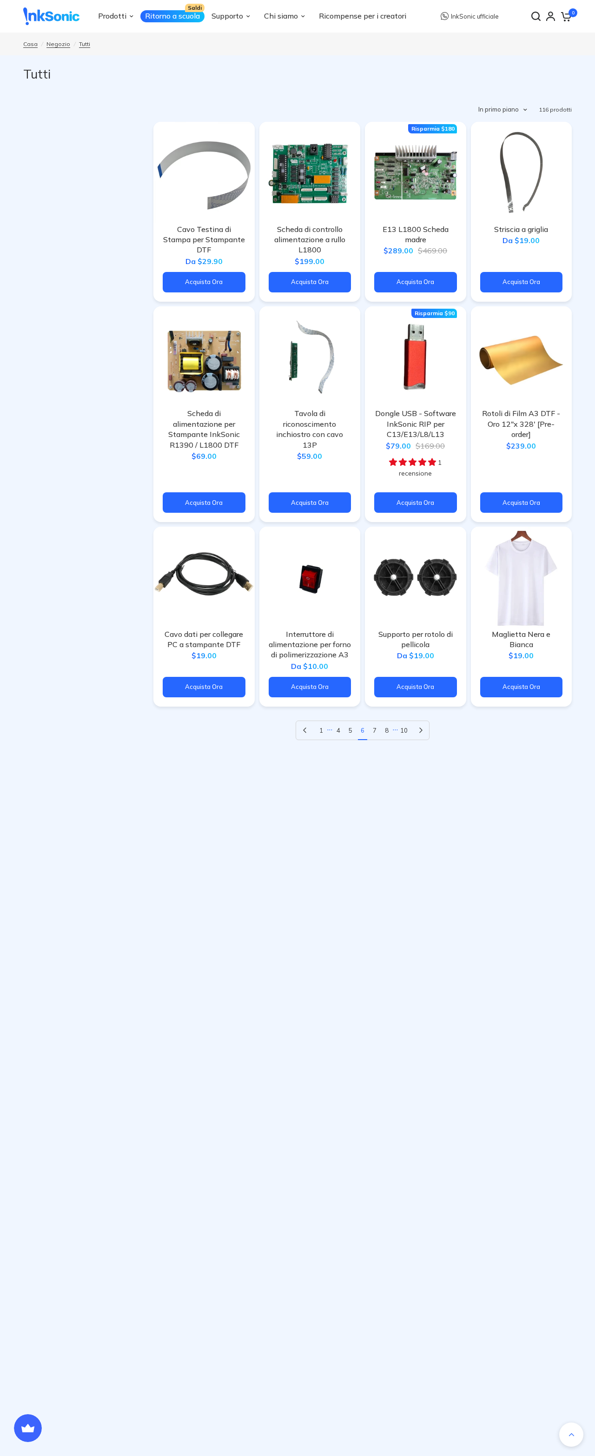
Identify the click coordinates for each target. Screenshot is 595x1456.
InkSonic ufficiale (475, 16)
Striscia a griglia (521, 229)
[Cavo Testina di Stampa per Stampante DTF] (204, 172)
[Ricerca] (536, 16)
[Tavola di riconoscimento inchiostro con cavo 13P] (310, 357)
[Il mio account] (550, 16)
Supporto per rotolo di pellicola (415, 639)
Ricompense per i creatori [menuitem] (362, 15)
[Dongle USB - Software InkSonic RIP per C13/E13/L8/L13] (415, 357)
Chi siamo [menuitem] (281, 15)
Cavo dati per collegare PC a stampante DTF (204, 639)
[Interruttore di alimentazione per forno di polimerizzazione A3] (310, 577)
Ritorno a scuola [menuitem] (172, 15)
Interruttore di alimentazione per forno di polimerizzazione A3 (310, 644)
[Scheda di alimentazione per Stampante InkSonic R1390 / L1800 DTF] (204, 357)
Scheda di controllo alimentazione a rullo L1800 (309, 240)
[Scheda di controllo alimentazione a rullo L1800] (310, 172)
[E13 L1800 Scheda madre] (415, 172)
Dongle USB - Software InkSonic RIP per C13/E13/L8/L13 (415, 424)
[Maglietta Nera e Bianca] (521, 577)
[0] (566, 16)
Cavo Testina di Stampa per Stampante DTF (204, 240)
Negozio (58, 43)
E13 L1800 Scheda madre (416, 234)
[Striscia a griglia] (521, 172)
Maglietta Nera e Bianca (521, 639)
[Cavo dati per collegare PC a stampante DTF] (204, 577)
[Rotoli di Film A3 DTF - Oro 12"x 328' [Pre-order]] (521, 357)
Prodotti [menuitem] (112, 15)
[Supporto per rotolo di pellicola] (415, 577)
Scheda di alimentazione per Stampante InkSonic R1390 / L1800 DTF (204, 429)
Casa (30, 43)
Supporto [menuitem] (227, 15)
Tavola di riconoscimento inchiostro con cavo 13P (309, 429)
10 (404, 730)
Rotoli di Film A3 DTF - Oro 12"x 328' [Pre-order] (521, 424)
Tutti (84, 43)
